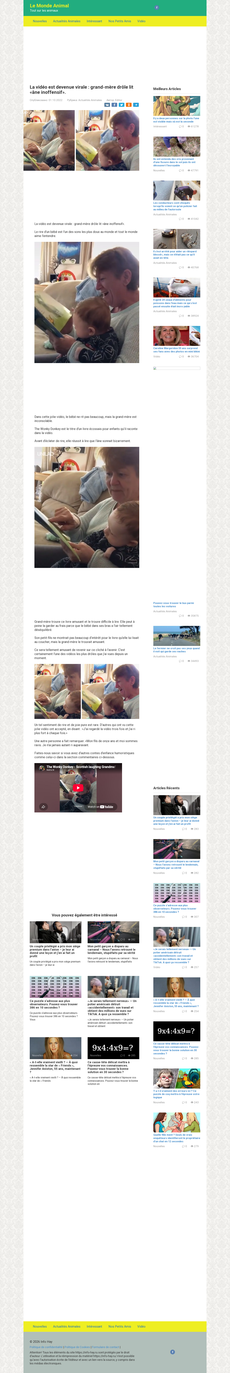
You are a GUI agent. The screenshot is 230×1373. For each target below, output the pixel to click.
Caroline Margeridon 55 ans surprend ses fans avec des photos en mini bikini (176, 350)
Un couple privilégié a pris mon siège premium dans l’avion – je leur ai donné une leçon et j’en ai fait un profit (55, 951)
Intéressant (94, 21)
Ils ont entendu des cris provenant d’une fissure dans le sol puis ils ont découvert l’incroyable (174, 162)
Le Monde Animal (49, 6)
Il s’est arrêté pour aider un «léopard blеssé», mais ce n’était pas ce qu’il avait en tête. (175, 255)
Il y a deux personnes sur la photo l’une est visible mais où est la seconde (176, 120)
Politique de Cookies (77, 1347)
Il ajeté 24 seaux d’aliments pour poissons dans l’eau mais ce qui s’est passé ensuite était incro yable (175, 303)
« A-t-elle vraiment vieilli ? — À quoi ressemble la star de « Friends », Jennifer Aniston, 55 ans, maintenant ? (55, 1067)
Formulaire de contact (106, 1347)
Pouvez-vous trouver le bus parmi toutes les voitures (173, 605)
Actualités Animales (66, 21)
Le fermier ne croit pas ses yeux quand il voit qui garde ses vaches (176, 650)
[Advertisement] (115, 53)
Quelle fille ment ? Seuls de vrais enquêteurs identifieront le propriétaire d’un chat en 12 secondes (176, 1138)
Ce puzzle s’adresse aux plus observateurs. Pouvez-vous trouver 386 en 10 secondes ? (54, 1004)
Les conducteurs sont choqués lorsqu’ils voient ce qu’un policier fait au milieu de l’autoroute (175, 206)
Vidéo (141, 21)
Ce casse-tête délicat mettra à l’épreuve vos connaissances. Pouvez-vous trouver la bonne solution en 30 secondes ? (109, 1067)
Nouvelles (40, 21)
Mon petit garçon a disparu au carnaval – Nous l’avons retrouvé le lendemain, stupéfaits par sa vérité (111, 949)
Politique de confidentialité (46, 1347)
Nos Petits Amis (119, 21)
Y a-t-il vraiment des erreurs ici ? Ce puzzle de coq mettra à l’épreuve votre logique (176, 1094)
